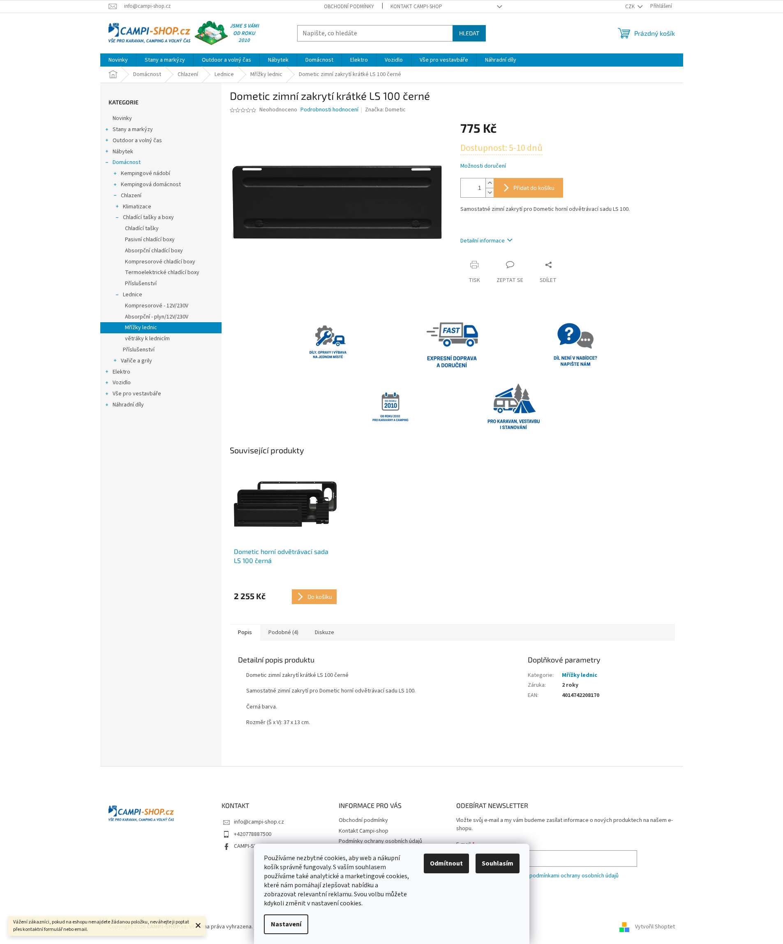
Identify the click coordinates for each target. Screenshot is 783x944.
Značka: (385, 110)
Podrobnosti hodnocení (329, 110)
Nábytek (123, 152)
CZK (630, 6)
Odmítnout (446, 863)
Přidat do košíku (533, 187)
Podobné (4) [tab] (283, 632)
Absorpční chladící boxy (154, 251)
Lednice (132, 295)
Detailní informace (482, 241)
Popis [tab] (245, 632)
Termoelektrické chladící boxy (162, 272)
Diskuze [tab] (324, 632)
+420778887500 (252, 834)
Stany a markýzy (133, 129)
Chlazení (131, 196)
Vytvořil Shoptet (655, 927)
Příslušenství (141, 283)
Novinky (122, 118)
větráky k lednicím (147, 339)
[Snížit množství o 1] (489, 192)
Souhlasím (497, 863)
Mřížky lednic (141, 327)
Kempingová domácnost (151, 184)
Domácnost (127, 162)
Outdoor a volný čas (137, 140)
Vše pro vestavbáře (137, 394)
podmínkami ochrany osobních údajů (574, 876)
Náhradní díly (128, 405)
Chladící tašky (142, 228)
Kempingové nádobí (145, 173)
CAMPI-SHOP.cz (252, 846)
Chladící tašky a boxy (148, 217)
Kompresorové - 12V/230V (156, 306)
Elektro (121, 372)
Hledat (469, 33)
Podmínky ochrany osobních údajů (380, 841)
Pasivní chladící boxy (150, 239)
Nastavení (286, 924)
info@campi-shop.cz (259, 822)
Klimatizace (137, 207)
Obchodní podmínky (349, 6)
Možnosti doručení (483, 166)
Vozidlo (122, 383)
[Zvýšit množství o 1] (489, 183)
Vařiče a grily (136, 361)
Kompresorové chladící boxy (160, 262)
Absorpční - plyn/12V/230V (156, 317)
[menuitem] (118, 60)
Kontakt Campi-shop (416, 6)
